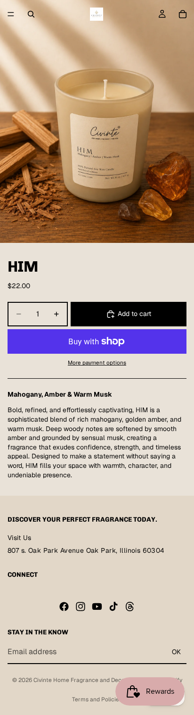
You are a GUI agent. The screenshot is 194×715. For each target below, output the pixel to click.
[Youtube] (97, 606)
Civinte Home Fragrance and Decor (80, 680)
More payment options (97, 362)
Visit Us (19, 537)
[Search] (31, 14)
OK (176, 651)
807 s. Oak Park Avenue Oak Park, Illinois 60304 (86, 550)
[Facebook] (64, 606)
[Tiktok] (113, 606)
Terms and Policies (97, 699)
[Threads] (130, 606)
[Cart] (182, 14)
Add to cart (134, 313)
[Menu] (11, 14)
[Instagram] (80, 606)
